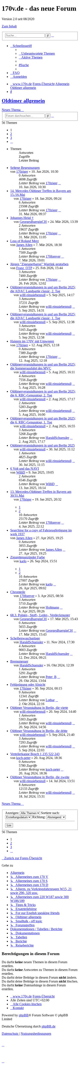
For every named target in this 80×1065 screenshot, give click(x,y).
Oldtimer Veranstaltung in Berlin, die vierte (39, 708)
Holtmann (52, 607)
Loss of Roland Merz (24, 241)
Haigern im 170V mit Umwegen (32, 341)
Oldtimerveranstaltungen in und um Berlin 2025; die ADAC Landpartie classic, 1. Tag (43, 316)
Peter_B (51, 677)
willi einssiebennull (32, 295)
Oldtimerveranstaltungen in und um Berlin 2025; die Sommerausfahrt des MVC (43, 366)
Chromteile (17, 592)
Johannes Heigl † (21, 218)
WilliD (20, 472)
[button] (11, 141)
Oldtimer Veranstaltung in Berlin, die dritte (38, 731)
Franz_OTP (24, 268)
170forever (53, 256)
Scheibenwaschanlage (25, 638)
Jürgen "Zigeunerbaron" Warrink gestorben (39, 264)
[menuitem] (37, 53)
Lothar (50, 700)
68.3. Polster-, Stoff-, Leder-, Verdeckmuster (40, 615)
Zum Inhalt (9, 26)
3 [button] (11, 138)
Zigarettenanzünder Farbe (27, 557)
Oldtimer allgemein (23, 101)
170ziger (22, 171)
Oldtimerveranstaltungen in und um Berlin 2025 (42, 445)
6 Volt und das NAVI (24, 468)
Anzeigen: (12, 813)
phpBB (24, 1015)
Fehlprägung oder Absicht (27, 684)
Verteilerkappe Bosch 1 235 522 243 (35, 754)
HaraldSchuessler (57, 438)
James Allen (24, 245)
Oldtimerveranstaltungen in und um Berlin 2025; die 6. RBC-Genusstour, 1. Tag (43, 420)
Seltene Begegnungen (25, 168)
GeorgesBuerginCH (33, 222)
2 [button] (11, 134)
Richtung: (39, 817)
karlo (23, 561)
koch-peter (23, 758)
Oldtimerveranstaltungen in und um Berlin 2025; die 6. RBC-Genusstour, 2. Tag (43, 393)
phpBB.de (48, 1026)
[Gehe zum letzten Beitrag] (59, 183)
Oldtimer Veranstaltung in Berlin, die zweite (39, 777)
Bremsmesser (19, 661)
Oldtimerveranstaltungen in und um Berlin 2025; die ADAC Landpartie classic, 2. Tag (43, 289)
